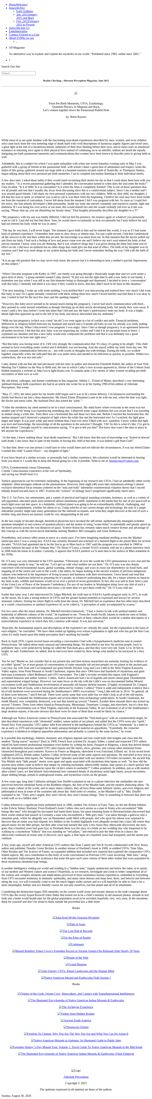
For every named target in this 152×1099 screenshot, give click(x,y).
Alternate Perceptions (76, 1076)
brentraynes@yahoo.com (123, 460)
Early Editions (24, 11)
